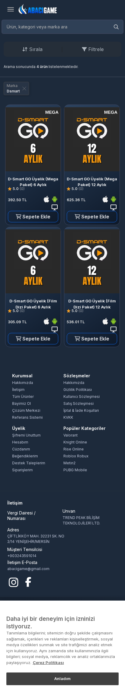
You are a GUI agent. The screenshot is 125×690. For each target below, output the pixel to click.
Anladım (62, 678)
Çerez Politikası (48, 662)
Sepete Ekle (35, 217)
